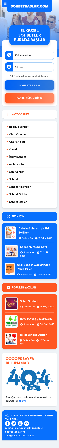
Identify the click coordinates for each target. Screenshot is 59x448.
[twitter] (14, 423)
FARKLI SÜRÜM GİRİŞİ (29, 98)
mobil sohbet (17, 164)
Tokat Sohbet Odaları (33, 335)
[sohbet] (29, 5)
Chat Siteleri (17, 141)
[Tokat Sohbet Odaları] (11, 338)
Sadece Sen (28, 238)
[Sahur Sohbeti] (11, 303)
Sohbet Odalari (18, 194)
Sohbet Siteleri (18, 202)
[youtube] (26, 423)
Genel (13, 149)
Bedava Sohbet (18, 126)
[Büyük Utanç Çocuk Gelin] (11, 321)
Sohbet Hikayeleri (20, 186)
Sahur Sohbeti (29, 301)
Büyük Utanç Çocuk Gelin (36, 319)
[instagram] (20, 423)
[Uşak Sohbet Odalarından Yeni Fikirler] (10, 268)
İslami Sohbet (17, 157)
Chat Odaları (17, 134)
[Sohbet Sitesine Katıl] (11, 250)
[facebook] (8, 423)
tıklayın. (23, 400)
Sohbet (13, 179)
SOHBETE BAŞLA (29, 85)
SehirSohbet (16, 172)
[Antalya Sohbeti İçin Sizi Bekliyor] (10, 232)
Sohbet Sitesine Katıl (33, 247)
